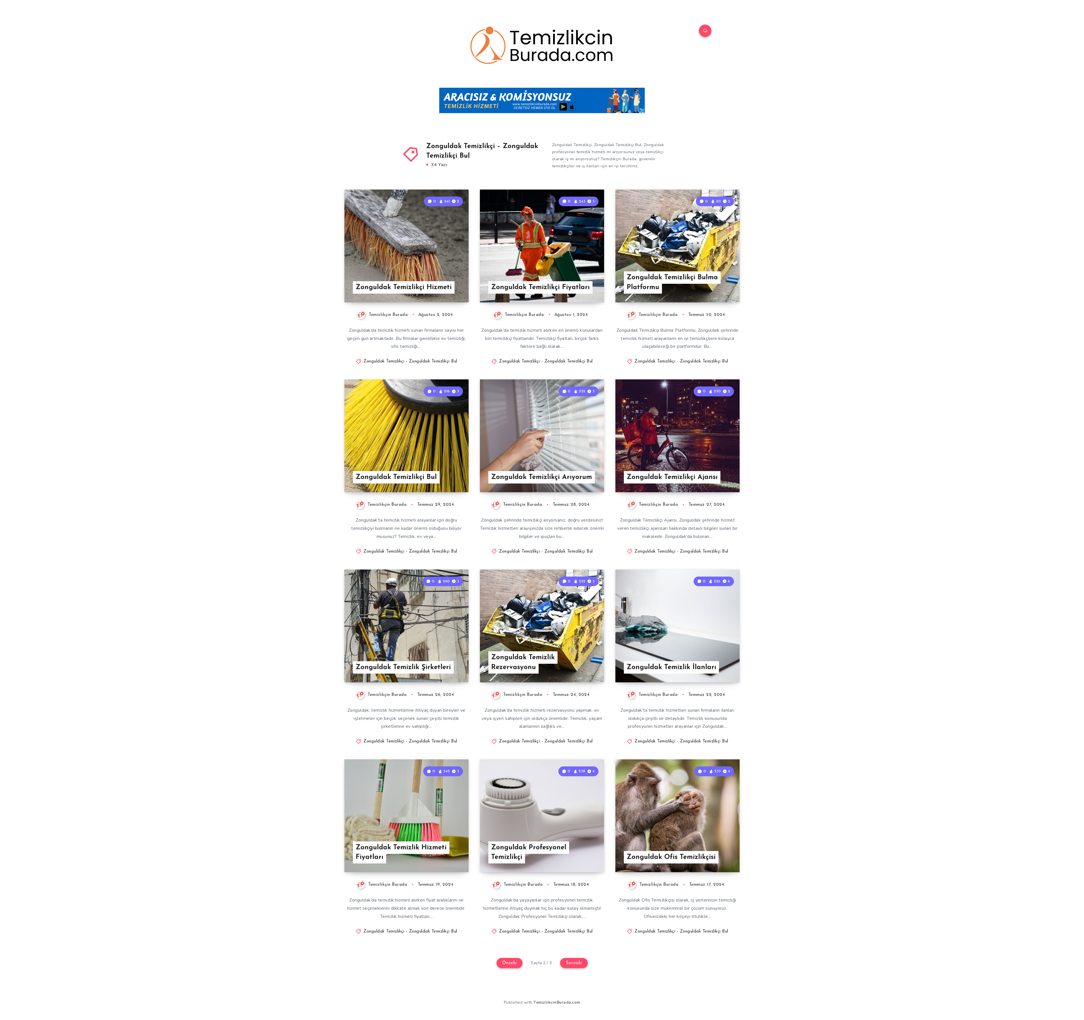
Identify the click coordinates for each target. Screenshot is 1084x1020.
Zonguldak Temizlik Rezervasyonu (523, 662)
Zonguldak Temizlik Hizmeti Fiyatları (401, 852)
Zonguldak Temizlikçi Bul (396, 477)
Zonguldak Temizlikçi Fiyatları (540, 287)
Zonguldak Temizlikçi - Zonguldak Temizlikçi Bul (410, 361)
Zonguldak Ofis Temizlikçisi (671, 857)
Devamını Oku (446, 285)
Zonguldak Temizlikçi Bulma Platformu (672, 282)
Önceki (509, 963)
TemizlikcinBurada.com (557, 1002)
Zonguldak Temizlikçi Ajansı (672, 477)
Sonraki (574, 963)
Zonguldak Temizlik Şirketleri (403, 667)
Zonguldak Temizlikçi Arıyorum (541, 477)
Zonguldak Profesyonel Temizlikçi (528, 852)
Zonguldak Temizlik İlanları (671, 667)
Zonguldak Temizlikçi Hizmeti (404, 287)
